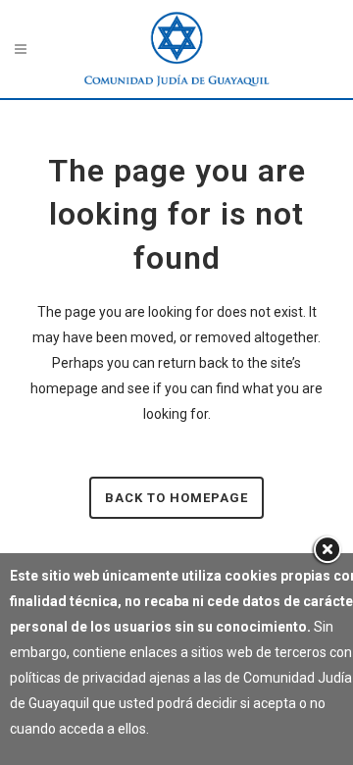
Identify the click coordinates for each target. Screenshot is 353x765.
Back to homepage (176, 497)
